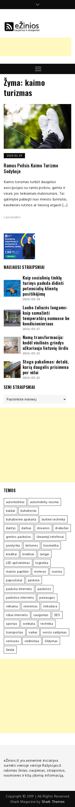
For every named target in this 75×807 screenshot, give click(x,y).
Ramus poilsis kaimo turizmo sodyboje (31, 168)
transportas (14, 632)
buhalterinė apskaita (21, 519)
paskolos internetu (20, 597)
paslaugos (47, 597)
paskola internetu (19, 589)
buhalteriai (28, 510)
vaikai (33, 632)
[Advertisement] (37, 445)
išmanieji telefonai (50, 536)
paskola (34, 580)
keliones (32, 545)
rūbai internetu (17, 615)
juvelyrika (13, 545)
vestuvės (12, 641)
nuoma (57, 571)
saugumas (41, 615)
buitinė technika (53, 519)
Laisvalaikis (12, 217)
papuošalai (14, 580)
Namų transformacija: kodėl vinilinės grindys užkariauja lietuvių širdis (46, 342)
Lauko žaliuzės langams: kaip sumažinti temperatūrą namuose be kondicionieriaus (46, 315)
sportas (11, 623)
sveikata (29, 623)
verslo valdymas (55, 632)
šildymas (51, 641)
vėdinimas (32, 641)
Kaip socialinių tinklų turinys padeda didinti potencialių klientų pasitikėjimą (43, 286)
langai (44, 554)
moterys (40, 571)
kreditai (11, 554)
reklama (12, 606)
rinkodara (50, 606)
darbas (26, 528)
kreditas (28, 554)
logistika (41, 563)
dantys (11, 528)
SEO (57, 615)
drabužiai (61, 528)
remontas (31, 606)
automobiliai (15, 502)
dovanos (43, 528)
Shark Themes (53, 802)
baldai (10, 510)
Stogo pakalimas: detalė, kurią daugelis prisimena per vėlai (46, 367)
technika (47, 623)
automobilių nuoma (44, 502)
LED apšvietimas (18, 563)
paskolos (44, 589)
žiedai (10, 649)
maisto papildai (17, 571)
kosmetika (51, 545)
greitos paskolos (18, 536)
